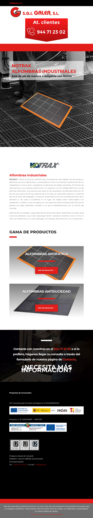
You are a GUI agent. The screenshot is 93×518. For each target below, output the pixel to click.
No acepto (41, 514)
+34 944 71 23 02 (20, 465)
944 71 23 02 (62, 349)
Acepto (33, 514)
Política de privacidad (54, 514)
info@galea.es (15, 3)
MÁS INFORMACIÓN (45, 270)
